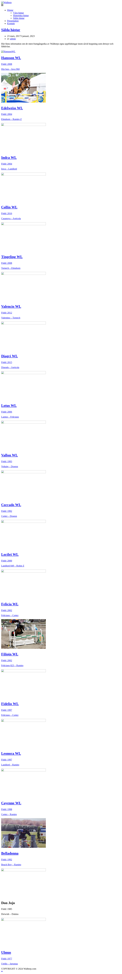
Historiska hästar (21, 15)
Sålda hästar (18, 18)
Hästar (10, 10)
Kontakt (11, 23)
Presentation (13, 21)
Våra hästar (18, 13)
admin (13, 38)
